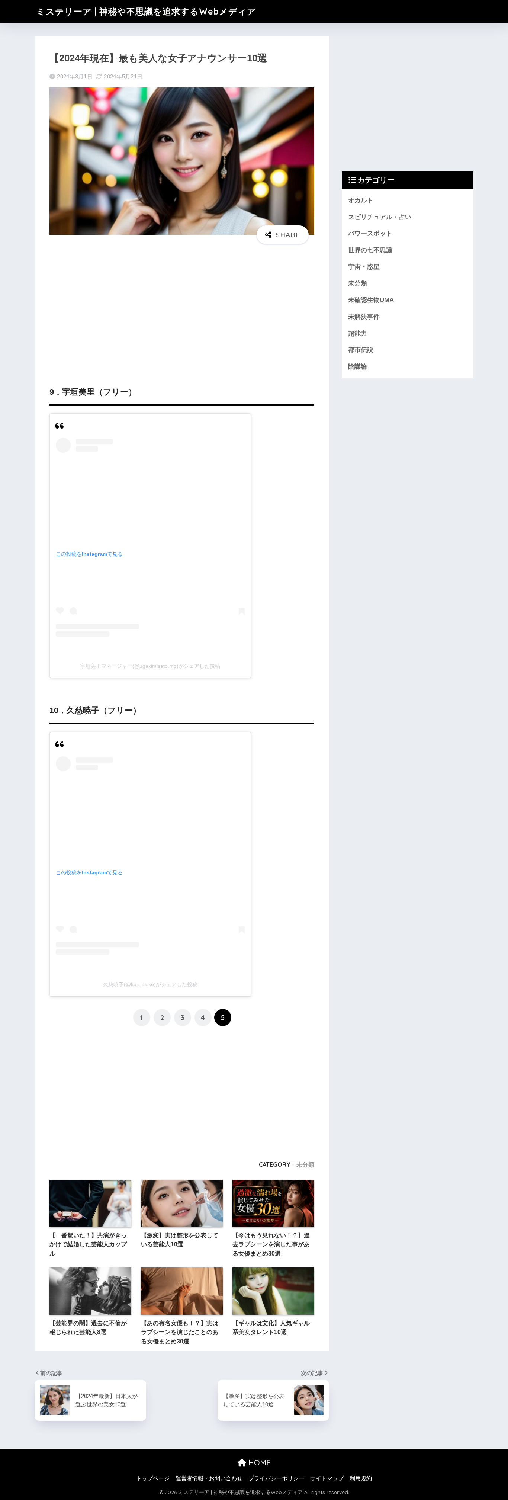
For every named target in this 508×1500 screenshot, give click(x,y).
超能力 (357, 333)
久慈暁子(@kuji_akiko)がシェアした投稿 (150, 984)
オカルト (360, 200)
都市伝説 (360, 349)
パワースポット (370, 233)
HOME (258, 1462)
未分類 (305, 1164)
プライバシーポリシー (276, 1478)
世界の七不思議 (370, 250)
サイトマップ (327, 1478)
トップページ (153, 1478)
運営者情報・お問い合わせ (209, 1478)
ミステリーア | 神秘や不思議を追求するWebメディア (146, 11)
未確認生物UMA (371, 300)
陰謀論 (357, 366)
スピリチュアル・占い (379, 217)
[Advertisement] (181, 307)
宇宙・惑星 (364, 266)
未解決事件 (364, 316)
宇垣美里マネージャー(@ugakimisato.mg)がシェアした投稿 (150, 666)
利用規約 (361, 1478)
